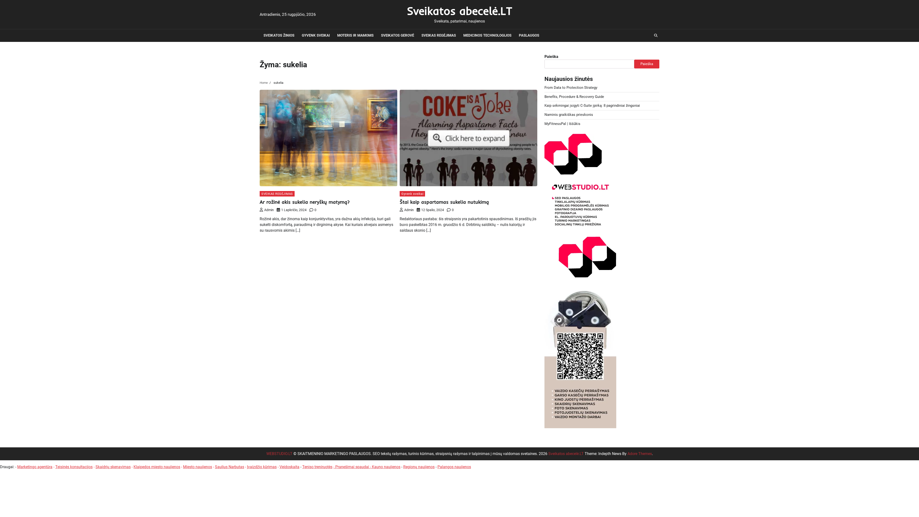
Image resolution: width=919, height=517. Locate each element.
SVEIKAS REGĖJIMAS (438, 35)
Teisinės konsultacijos (74, 467)
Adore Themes (640, 453)
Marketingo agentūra (34, 467)
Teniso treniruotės (317, 467)
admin (269, 210)
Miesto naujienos (197, 467)
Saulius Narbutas (229, 467)
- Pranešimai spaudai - (352, 467)
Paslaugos (529, 35)
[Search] (655, 35)
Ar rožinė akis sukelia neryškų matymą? (305, 202)
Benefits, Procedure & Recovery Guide (574, 97)
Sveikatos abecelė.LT (459, 11)
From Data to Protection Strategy (570, 87)
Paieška (551, 56)
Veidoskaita (289, 467)
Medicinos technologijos (487, 35)
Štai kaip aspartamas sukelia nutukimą (444, 202)
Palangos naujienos (454, 467)
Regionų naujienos (419, 467)
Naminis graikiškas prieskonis (568, 114)
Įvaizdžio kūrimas (262, 467)
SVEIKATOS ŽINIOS (278, 35)
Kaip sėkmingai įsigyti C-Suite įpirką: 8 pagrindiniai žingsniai (592, 105)
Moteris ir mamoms (355, 35)
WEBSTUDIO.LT (279, 453)
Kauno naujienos (386, 467)
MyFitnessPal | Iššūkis (562, 124)
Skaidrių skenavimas (113, 467)
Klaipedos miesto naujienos (157, 467)
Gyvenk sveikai (316, 35)
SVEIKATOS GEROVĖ (397, 35)
